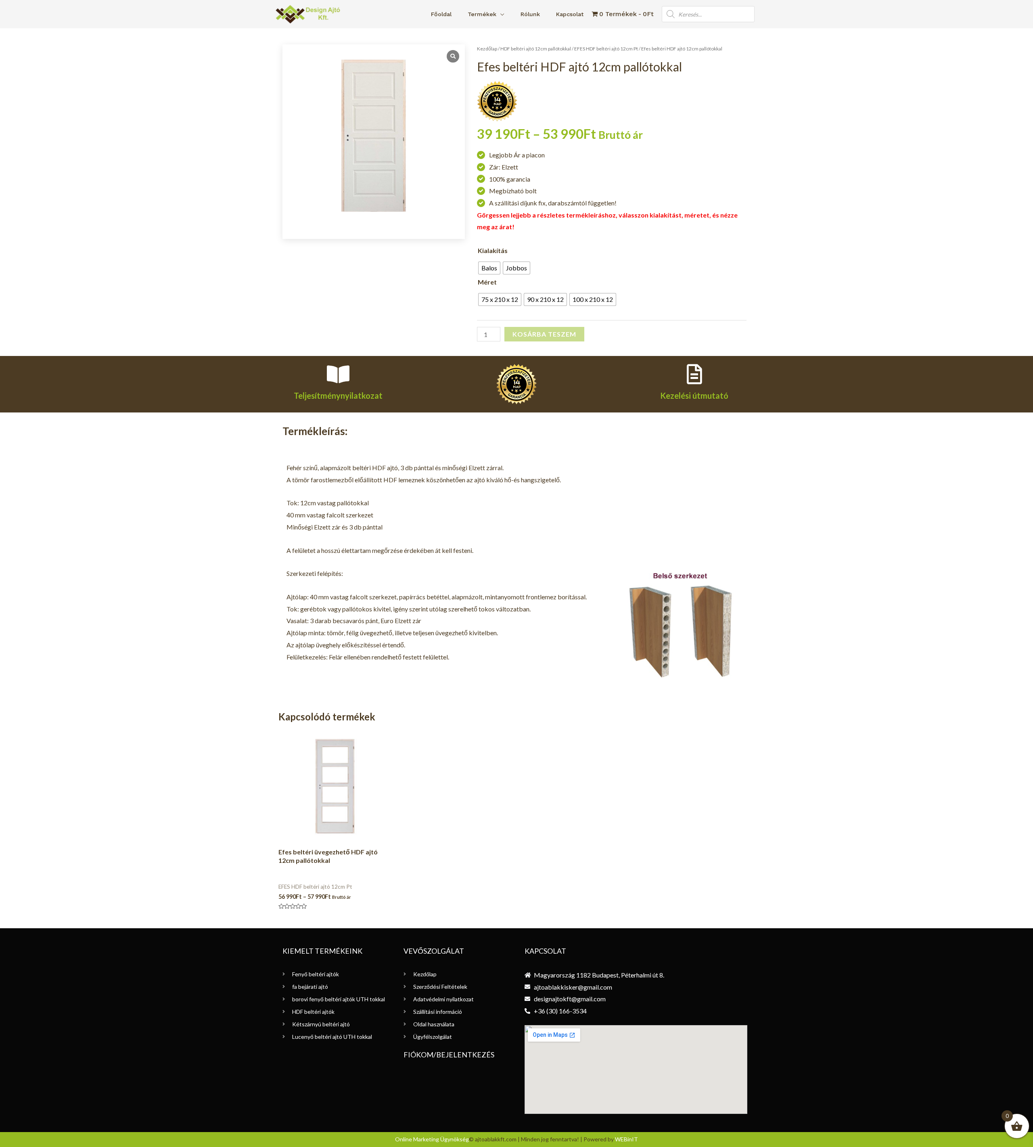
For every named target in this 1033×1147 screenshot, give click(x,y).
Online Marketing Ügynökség (432, 1139)
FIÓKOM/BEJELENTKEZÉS (449, 1054)
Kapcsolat (569, 14)
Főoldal (441, 14)
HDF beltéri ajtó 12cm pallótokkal (535, 49)
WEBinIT (626, 1139)
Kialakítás (493, 250)
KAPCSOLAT (545, 950)
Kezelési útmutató (694, 395)
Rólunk (530, 14)
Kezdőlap (487, 49)
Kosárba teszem (544, 334)
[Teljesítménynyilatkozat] (338, 374)
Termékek (482, 14)
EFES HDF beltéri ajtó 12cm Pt (606, 49)
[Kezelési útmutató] (694, 374)
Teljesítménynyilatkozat (338, 395)
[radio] (489, 268)
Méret (487, 282)
